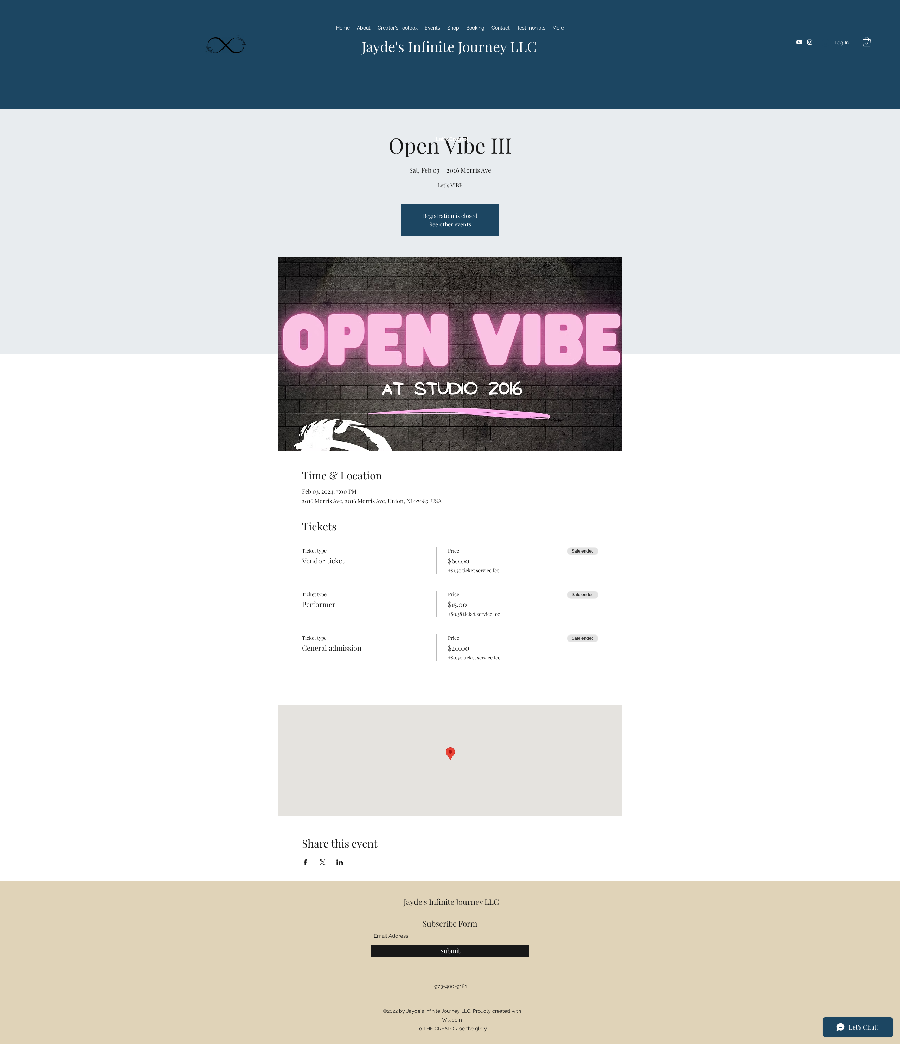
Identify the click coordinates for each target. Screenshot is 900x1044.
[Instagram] (809, 42)
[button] (867, 41)
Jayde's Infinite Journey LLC (449, 46)
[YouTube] (799, 42)
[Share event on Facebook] (305, 862)
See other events (450, 224)
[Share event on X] (322, 862)
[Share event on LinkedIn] (339, 862)
